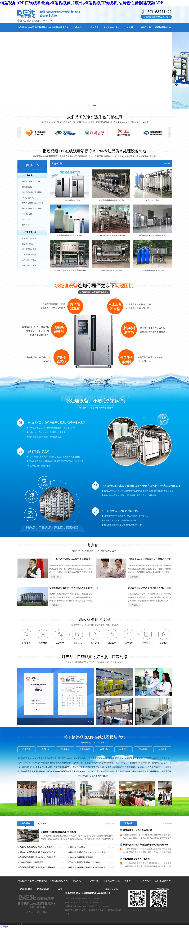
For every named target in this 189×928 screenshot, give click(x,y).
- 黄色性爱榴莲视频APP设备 (32, 203)
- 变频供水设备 (27, 214)
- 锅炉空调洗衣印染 (28, 249)
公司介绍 (26, 749)
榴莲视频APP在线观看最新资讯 (111, 885)
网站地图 (4, 926)
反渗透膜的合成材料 (77, 847)
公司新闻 (26, 823)
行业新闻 (42, 823)
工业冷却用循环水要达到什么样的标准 (84, 862)
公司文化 (46, 749)
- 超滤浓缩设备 (27, 187)
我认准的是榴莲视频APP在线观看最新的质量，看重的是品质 (69, 560)
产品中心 (77, 27)
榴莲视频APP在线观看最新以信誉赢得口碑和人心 (149, 560)
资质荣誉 (65, 749)
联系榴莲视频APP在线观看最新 (163, 885)
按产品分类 (28, 175)
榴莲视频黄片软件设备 (60, 885)
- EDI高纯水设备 (27, 198)
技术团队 (123, 749)
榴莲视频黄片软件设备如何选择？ (138, 830)
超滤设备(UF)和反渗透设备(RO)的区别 (58, 832)
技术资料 (129, 27)
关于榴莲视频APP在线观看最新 (43, 885)
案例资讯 (94, 27)
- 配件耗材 (25, 225)
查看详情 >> (109, 823)
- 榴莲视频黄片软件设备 (30, 181)
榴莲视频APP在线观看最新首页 (26, 885)
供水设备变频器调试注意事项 (81, 857)
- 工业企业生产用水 (28, 255)
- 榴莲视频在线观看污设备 (31, 192)
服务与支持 (146, 27)
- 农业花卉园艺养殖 (28, 266)
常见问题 (128, 823)
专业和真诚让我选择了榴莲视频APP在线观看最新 (71, 589)
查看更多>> (167, 823)
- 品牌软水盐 (26, 219)
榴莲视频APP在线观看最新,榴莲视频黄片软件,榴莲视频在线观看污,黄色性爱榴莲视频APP (81, 2)
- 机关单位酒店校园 (28, 238)
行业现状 (143, 749)
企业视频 (162, 749)
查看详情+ (55, 577)
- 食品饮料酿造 (27, 244)
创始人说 (104, 749)
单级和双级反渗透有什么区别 (136, 859)
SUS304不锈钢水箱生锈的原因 (31, 862)
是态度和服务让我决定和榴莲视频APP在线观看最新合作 (149, 589)
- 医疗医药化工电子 (28, 260)
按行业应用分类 (29, 232)
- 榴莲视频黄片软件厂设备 (31, 209)
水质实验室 (85, 749)
